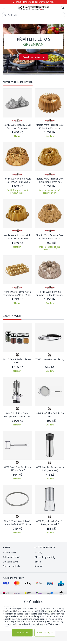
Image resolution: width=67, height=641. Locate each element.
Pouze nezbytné (44, 632)
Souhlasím (22, 632)
